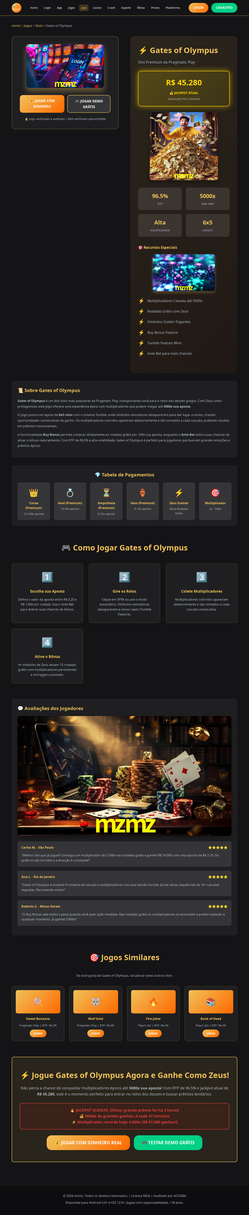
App (59, 8)
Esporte (126, 8)
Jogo (84, 8)
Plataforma (173, 8)
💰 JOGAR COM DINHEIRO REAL (88, 1143)
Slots (39, 26)
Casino (97, 8)
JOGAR (38, 1033)
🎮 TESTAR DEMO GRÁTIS (168, 1143)
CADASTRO (224, 7)
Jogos (71, 8)
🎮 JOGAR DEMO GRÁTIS (89, 104)
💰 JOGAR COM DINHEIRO (42, 103)
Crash (111, 8)
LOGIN (198, 7)
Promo (155, 8)
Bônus (141, 8)
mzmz (34, 8)
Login (47, 8)
